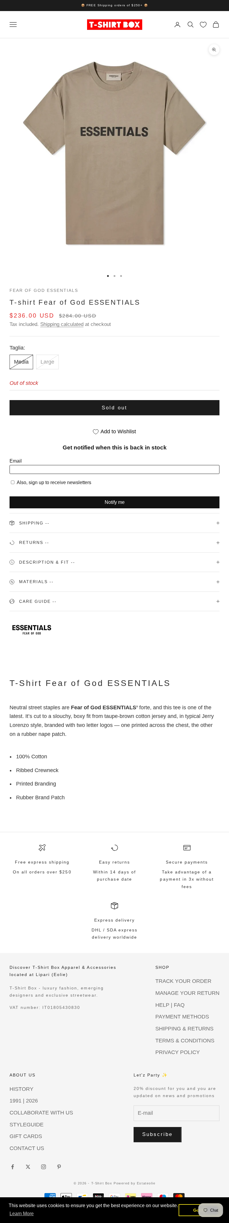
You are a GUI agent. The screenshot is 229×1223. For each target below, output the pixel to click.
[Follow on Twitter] (28, 1167)
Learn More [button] (22, 1213)
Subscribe (157, 1134)
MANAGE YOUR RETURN (187, 993)
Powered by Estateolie (134, 1183)
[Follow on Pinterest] (59, 1167)
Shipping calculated (61, 324)
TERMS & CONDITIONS (184, 1041)
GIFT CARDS (26, 1136)
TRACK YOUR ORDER (183, 981)
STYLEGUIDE (27, 1125)
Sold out (114, 408)
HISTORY (21, 1089)
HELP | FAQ (170, 1005)
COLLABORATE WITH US (41, 1113)
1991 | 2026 (24, 1101)
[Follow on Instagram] (44, 1167)
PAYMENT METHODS (182, 1017)
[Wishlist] (203, 25)
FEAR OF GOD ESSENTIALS (44, 290)
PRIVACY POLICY (177, 1052)
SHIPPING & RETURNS (184, 1029)
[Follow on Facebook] (13, 1167)
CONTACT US (27, 1148)
